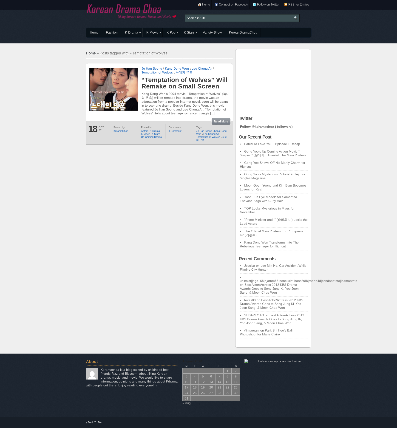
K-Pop (169, 33)
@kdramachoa (263, 126)
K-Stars (187, 33)
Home (206, 4)
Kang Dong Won (177, 68)
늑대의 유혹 (184, 72)
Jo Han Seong (152, 68)
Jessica (249, 265)
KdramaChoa (120, 131)
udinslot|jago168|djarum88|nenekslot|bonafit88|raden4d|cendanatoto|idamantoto (298, 281)
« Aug (186, 403)
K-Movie (150, 33)
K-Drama (129, 33)
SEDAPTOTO (254, 315)
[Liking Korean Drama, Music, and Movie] (132, 11)
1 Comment (175, 131)
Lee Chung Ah (202, 68)
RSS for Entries (298, 4)
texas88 (250, 300)
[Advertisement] (273, 81)
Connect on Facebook (233, 4)
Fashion (112, 32)
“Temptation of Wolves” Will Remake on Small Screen (185, 83)
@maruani (251, 330)
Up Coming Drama (151, 137)
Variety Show (212, 32)
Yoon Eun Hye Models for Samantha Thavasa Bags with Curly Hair (268, 199)
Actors (144, 131)
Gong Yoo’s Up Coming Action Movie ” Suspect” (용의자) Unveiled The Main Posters (273, 153)
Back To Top (94, 422)
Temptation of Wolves (157, 72)
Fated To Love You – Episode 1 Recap (272, 144)
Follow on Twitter (268, 4)
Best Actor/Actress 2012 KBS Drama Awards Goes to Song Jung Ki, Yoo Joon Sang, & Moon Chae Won (269, 288)
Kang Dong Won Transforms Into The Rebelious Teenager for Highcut (269, 244)
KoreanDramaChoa (243, 32)
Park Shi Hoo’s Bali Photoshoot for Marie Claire (266, 332)
